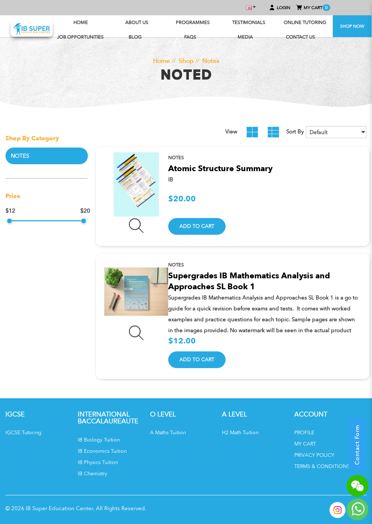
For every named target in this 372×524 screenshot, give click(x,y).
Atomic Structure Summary (220, 168)
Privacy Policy (314, 455)
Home (161, 60)
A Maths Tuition (168, 432)
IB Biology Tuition (99, 439)
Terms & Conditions (322, 466)
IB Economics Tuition (102, 451)
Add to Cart (196, 226)
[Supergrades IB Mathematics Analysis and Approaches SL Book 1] (136, 291)
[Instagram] (337, 510)
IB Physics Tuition (98, 462)
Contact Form (357, 444)
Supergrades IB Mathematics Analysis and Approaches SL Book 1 (249, 281)
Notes (210, 60)
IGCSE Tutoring (23, 432)
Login (283, 8)
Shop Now (352, 26)
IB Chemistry (92, 473)
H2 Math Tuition (240, 432)
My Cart (305, 443)
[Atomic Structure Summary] (136, 184)
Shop (186, 60)
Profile (304, 432)
